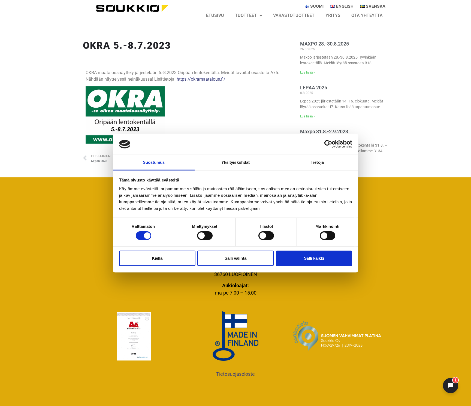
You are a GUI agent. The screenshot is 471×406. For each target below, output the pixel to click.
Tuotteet (246, 15)
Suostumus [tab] (154, 162)
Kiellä (157, 258)
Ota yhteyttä (367, 15)
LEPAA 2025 (313, 87)
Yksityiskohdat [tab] (235, 162)
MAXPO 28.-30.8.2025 (324, 44)
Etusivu (215, 15)
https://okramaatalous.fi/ (201, 79)
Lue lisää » (307, 72)
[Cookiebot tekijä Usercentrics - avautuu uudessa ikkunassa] (328, 144)
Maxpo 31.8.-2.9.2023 (324, 131)
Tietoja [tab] (317, 162)
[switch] (205, 235)
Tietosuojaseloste (235, 374)
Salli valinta (235, 258)
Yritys (332, 15)
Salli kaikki (314, 258)
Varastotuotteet (294, 15)
